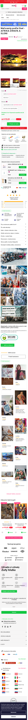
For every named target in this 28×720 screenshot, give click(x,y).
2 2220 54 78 (7, 185)
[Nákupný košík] (24, 6)
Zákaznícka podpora (10, 613)
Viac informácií (21, 651)
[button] (13, 352)
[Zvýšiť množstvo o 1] (6, 122)
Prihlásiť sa (13, 604)
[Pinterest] (10, 619)
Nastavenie (13, 712)
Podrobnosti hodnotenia (21, 40)
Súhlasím (13, 716)
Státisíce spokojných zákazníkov (14, 12)
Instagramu (20, 550)
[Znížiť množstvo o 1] (6, 123)
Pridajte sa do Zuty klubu (8, 583)
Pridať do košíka (13, 122)
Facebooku (9, 550)
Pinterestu (19, 552)
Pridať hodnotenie (6, 209)
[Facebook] (2, 619)
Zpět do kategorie (8, 341)
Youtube (9, 552)
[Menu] (2, 5)
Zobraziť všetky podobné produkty (13, 530)
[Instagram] (5, 619)
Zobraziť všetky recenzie (13, 486)
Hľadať (23, 8)
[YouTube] (8, 619)
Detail (10, 524)
